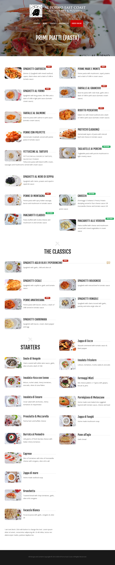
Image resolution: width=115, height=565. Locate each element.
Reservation (64, 23)
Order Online (77, 23)
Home (49, 45)
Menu (45, 23)
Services (36, 23)
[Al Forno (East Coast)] (57, 10)
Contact (53, 23)
